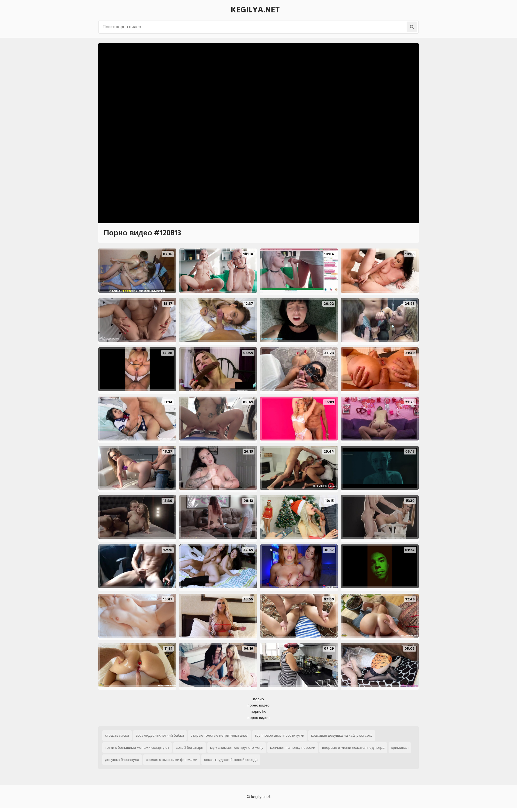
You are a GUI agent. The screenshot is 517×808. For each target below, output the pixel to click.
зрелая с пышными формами (171, 760)
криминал (399, 747)
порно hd (258, 711)
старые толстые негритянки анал (219, 735)
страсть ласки (117, 735)
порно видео (258, 705)
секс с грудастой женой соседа (231, 760)
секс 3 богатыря (189, 747)
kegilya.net (255, 10)
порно (258, 699)
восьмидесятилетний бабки (160, 735)
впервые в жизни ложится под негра (353, 747)
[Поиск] (412, 27)
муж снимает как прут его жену (236, 747)
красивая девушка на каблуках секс (341, 735)
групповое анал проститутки (279, 735)
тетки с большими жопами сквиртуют (137, 747)
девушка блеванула (122, 760)
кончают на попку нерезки (292, 747)
